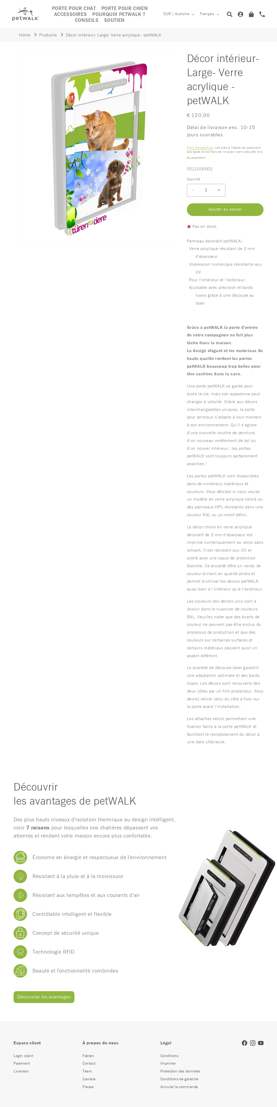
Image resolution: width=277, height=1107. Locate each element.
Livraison (21, 1071)
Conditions (169, 1056)
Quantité (193, 179)
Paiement (22, 1063)
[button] (70, 15)
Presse (88, 1087)
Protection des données (180, 1071)
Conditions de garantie (179, 1079)
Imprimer (168, 1063)
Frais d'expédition (200, 148)
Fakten (88, 1056)
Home (24, 35)
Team (87, 1071)
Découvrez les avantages (44, 997)
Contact (89, 1063)
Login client (23, 1056)
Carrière (89, 1079)
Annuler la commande (179, 1087)
